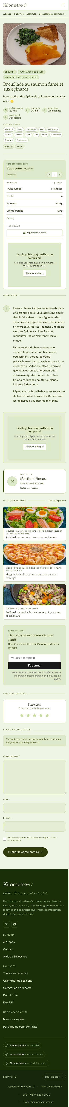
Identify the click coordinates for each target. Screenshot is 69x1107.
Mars (44, 134)
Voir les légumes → (57, 500)
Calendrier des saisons (17, 980)
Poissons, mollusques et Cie (21, 77)
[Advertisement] (34, 265)
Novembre (56, 134)
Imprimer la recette (36, 232)
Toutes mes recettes (29, 488)
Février (8, 134)
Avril (42, 129)
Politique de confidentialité (20, 1026)
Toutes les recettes (15, 973)
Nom (6, 799)
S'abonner (34, 665)
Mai (36, 134)
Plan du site (10, 995)
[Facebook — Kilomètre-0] (14, 924)
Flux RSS (8, 1002)
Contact (8, 949)
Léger (19, 146)
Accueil (7, 13)
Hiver (20, 129)
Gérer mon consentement (38, 1101)
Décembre (53, 129)
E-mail (8, 818)
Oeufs (10, 196)
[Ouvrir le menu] (62, 5)
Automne (9, 129)
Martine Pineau (33, 478)
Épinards (12, 203)
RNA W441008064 (52, 1086)
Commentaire (11, 756)
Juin (28, 134)
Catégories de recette (17, 988)
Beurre (10, 218)
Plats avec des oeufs (32, 72)
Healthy (8, 146)
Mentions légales (13, 1019)
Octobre (9, 140)
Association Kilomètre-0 (20, 1086)
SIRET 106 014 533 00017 (36, 1094)
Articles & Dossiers (15, 956)
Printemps (31, 129)
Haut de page (52, 1076)
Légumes (31, 13)
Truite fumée (14, 188)
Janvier (19, 134)
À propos (9, 942)
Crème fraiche (15, 210)
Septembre (22, 140)
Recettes (19, 13)
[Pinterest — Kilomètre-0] (6, 924)
